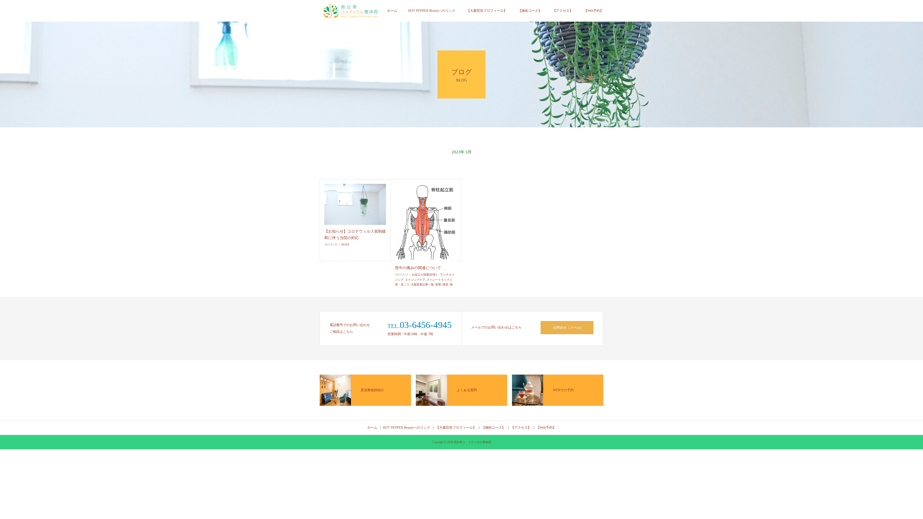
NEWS (345, 244)
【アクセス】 (563, 10)
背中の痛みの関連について (418, 268)
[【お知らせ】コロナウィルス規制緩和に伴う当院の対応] (355, 204)
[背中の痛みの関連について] (426, 223)
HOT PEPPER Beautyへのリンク (431, 10)
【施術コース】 (530, 10)
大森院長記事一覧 (422, 284)
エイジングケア (415, 279)
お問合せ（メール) (567, 327)
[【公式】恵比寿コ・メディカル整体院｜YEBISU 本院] (350, 11)
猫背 (445, 284)
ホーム (392, 10)
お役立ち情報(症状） (425, 274)
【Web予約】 (593, 10)
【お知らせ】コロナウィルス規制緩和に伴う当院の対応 (355, 234)
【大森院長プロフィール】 (487, 10)
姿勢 (438, 284)
